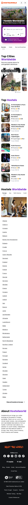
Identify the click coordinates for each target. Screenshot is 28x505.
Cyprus (4, 251)
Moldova (5, 329)
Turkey (4, 389)
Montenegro (6, 333)
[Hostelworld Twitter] (8, 456)
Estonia (4, 266)
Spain (4, 378)
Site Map (19, 493)
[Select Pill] (21, 2)
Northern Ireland (7, 344)
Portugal (5, 356)
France (4, 273)
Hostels (8, 467)
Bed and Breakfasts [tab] (20, 47)
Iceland (4, 296)
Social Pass (14, 471)
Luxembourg (6, 322)
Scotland (5, 363)
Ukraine (4, 393)
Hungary (5, 292)
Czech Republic (7, 254)
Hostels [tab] (3, 47)
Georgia (4, 277)
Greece (4, 288)
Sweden (4, 382)
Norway (4, 348)
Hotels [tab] (10, 47)
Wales (4, 397)
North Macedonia (7, 341)
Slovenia (5, 374)
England (4, 262)
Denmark (5, 258)
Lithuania (5, 318)
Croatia (4, 247)
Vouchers (21, 490)
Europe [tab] (4, 193)
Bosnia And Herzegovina (9, 239)
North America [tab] (17, 193)
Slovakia (4, 371)
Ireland (4, 299)
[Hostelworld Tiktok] (23, 456)
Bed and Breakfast (21, 467)
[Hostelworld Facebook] (4, 456)
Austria (4, 232)
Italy (3, 303)
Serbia (4, 367)
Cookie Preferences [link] (14, 497)
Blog (3, 467)
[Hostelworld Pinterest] (19, 456)
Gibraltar (5, 284)
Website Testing (11, 493)
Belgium (4, 236)
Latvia (4, 311)
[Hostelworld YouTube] (16, 456)
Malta (4, 326)
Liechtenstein (6, 314)
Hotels (12, 467)
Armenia (4, 228)
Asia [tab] (10, 193)
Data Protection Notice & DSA (14, 486)
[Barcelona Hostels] (11, 79)
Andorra (4, 224)
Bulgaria (4, 243)
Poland (4, 352)
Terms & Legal (8, 490)
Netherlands (6, 337)
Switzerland (5, 386)
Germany (5, 281)
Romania (5, 359)
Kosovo (4, 307)
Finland (4, 269)
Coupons (15, 490)
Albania (4, 221)
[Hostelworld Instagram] (12, 456)
